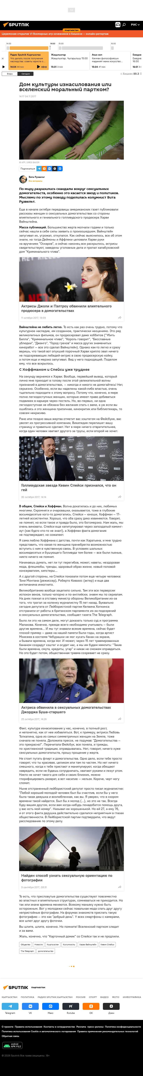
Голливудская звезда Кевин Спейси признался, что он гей (68, 487)
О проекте (7, 1026)
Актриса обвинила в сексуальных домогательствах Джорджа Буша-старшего (66, 709)
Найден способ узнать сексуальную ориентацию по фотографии (66, 877)
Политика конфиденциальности (123, 1026)
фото (115, 997)
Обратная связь (10, 1036)
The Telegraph (27, 951)
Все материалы (35, 181)
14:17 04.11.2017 (27, 96)
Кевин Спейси (107, 944)
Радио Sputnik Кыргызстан (25, 54)
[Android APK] (12, 1046)
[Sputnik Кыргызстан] (17, 27)
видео (104, 997)
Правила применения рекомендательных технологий (107, 1031)
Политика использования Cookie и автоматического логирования (39, 1031)
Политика (27, 997)
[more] (119, 317)
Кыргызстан (53, 944)
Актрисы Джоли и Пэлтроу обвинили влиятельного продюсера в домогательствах (66, 308)
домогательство (45, 951)
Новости (39, 944)
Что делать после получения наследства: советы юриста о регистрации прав (26, 61)
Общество (25, 944)
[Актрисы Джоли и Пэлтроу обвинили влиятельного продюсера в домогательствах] (71, 279)
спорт (93, 997)
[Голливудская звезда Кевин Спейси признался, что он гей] (71, 458)
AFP (23, 162)
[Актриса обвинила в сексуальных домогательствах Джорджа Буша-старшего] (71, 681)
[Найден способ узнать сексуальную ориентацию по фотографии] (71, 849)
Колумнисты (69, 944)
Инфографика (132, 997)
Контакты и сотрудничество (59, 1026)
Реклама (81, 1026)
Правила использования (28, 1026)
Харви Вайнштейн (87, 944)
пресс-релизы (95, 1026)
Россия (80, 997)
